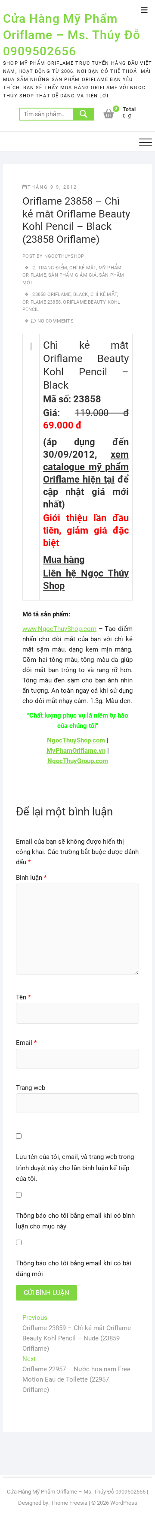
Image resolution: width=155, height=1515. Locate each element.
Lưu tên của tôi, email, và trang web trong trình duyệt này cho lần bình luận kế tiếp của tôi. (75, 1168)
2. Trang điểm (49, 268)
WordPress (123, 1503)
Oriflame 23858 (41, 302)
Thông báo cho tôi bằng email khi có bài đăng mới (73, 1268)
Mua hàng (64, 559)
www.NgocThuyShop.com (59, 629)
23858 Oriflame (51, 294)
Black (80, 294)
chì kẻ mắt (103, 294)
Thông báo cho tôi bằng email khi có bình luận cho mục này (75, 1221)
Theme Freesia (69, 1503)
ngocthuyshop (63, 256)
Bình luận (31, 877)
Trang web (30, 1088)
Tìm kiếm (83, 114)
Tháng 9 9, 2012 (52, 187)
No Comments (55, 321)
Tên (23, 997)
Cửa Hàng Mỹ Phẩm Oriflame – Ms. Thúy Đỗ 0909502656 (71, 35)
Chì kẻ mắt (82, 268)
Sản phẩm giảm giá (72, 275)
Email (26, 1043)
